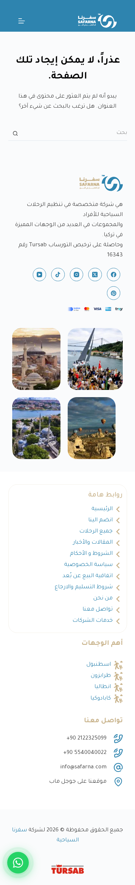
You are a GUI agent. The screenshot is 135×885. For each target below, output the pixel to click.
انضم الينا (100, 520)
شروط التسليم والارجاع (84, 587)
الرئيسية (102, 509)
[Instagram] (77, 275)
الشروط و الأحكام (91, 554)
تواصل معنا (97, 610)
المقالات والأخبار (93, 543)
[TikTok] (58, 275)
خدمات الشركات (92, 621)
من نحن (103, 599)
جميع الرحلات (96, 532)
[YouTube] (39, 275)
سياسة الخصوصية (88, 565)
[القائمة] (21, 21)
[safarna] (95, 359)
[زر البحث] (15, 133)
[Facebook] (114, 275)
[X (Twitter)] (95, 275)
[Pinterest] (114, 293)
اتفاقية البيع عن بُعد (88, 576)
